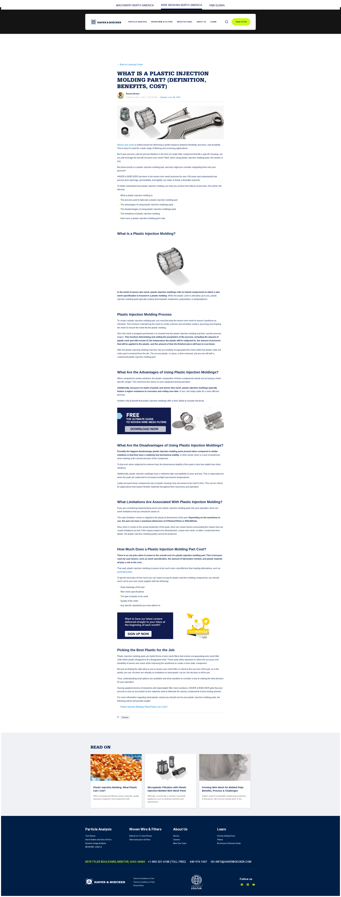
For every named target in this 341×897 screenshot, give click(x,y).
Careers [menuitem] (176, 840)
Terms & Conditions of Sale (144, 882)
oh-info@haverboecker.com (231, 861)
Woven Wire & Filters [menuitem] (145, 829)
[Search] (227, 22)
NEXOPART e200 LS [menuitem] (93, 847)
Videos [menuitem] (220, 840)
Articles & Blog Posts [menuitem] (226, 836)
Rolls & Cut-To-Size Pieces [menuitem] (140, 836)
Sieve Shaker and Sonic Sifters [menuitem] (98, 840)
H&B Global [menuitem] (217, 5)
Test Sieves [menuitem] (90, 836)
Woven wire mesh (125, 145)
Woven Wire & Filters (162, 22)
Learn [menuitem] (221, 829)
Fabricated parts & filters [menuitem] (140, 840)
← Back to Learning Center (130, 64)
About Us (201, 22)
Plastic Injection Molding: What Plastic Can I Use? (144, 707)
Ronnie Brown (132, 94)
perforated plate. (125, 572)
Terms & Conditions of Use (143, 878)
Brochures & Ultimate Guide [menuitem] (229, 843)
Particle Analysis (137, 22)
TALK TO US (241, 22)
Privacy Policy (138, 885)
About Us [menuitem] (180, 829)
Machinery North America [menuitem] (135, 5)
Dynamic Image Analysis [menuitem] (95, 843)
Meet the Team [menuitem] (179, 843)
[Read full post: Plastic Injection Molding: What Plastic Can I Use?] (116, 767)
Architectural (185, 22)
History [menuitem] (176, 836)
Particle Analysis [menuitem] (98, 829)
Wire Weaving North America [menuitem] (181, 5)
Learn (213, 22)
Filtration (125, 717)
